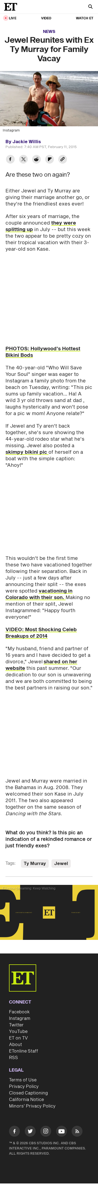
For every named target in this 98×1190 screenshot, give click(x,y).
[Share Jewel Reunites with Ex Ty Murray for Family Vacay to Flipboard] (49, 159)
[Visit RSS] (77, 1132)
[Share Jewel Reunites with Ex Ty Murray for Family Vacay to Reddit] (36, 159)
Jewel (61, 863)
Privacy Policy (24, 1086)
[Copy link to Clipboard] (63, 159)
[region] (49, 912)
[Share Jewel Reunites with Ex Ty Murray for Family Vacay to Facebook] (10, 159)
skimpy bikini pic (26, 452)
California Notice (26, 1099)
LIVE (12, 18)
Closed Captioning (28, 1093)
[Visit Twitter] (30, 1132)
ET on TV (18, 1038)
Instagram (19, 1018)
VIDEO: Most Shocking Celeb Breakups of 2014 (41, 633)
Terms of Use (22, 1080)
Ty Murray (35, 863)
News (49, 32)
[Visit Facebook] (14, 1132)
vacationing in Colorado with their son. (38, 594)
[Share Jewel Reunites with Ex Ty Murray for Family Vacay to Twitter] (23, 159)
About (15, 1044)
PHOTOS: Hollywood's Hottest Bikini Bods (42, 352)
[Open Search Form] (90, 7)
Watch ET (84, 18)
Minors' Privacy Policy (32, 1106)
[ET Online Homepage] (12, 7)
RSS (13, 1057)
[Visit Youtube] (61, 1131)
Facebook (19, 1012)
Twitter (16, 1025)
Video (46, 18)
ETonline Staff (23, 1051)
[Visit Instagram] (45, 1132)
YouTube (18, 1031)
